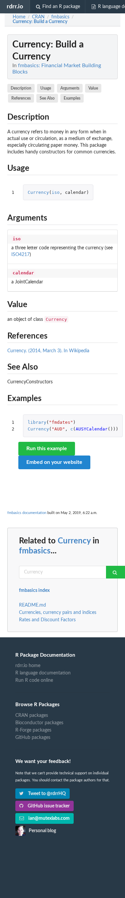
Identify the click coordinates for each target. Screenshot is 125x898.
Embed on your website (54, 462)
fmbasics (35, 551)
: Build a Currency (40, 21)
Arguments (69, 88)
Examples (72, 98)
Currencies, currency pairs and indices (57, 612)
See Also (47, 98)
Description (21, 88)
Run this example (46, 448)
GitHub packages (32, 737)
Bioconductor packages (39, 723)
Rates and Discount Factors (47, 620)
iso (56, 192)
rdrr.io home (27, 665)
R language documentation (43, 673)
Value (93, 88)
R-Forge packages (33, 730)
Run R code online (34, 680)
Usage (45, 88)
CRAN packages (31, 715)
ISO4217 (20, 254)
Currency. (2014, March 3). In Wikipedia (48, 351)
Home (19, 17)
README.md (32, 605)
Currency (38, 192)
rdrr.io (15, 6)
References (21, 98)
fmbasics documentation (26, 513)
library (37, 422)
